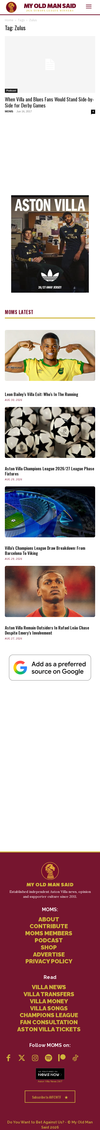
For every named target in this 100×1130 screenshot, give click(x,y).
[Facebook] (8, 1058)
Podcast (11, 90)
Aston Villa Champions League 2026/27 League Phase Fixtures (49, 471)
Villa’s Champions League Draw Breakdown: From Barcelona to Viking (45, 550)
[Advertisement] (50, 154)
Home (9, 20)
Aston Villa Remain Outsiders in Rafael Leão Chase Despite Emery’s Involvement (47, 630)
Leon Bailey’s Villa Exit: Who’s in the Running (41, 394)
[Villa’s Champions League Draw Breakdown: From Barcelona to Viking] (50, 511)
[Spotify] (48, 1058)
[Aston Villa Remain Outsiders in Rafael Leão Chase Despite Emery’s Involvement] (50, 591)
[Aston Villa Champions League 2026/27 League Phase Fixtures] (50, 432)
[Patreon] (61, 1058)
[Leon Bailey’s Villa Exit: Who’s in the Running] (50, 355)
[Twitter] (21, 1058)
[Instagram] (35, 1058)
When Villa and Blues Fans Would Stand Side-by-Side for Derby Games (49, 102)
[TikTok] (75, 1058)
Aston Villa (44, 1081)
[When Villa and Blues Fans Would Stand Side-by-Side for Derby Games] (50, 64)
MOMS (9, 111)
